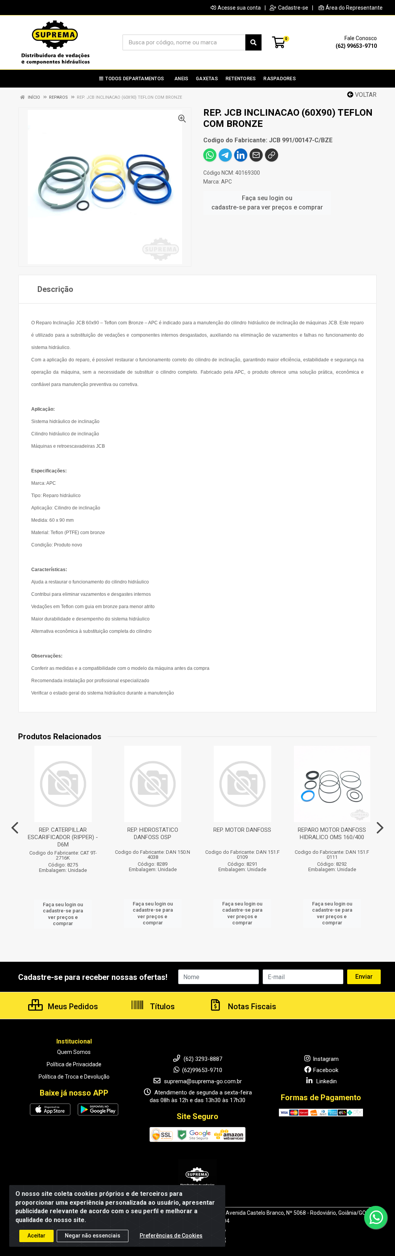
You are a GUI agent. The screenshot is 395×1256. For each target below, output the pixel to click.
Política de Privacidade (74, 1064)
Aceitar (36, 1235)
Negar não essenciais (92, 1235)
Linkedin (326, 1081)
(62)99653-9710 (202, 1070)
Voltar (364, 94)
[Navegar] (14, 828)
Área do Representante (354, 7)
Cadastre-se (293, 7)
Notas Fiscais (251, 1006)
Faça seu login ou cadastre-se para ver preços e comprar (267, 202)
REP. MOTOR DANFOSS (242, 829)
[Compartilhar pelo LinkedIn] (240, 155)
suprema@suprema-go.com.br (202, 1081)
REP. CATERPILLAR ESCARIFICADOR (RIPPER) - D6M (63, 837)
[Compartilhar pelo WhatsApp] (209, 155)
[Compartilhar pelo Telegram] (225, 155)
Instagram (326, 1058)
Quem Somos (74, 1052)
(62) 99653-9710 (356, 46)
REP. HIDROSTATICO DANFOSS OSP (152, 833)
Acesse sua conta (239, 7)
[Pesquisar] (253, 42)
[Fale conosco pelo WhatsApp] (375, 1217)
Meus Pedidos (72, 1006)
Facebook (325, 1070)
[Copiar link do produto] (271, 155)
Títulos (161, 1006)
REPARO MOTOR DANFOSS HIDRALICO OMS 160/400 (332, 833)
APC (226, 182)
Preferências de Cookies (171, 1235)
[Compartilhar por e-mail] (256, 155)
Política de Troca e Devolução (74, 1077)
